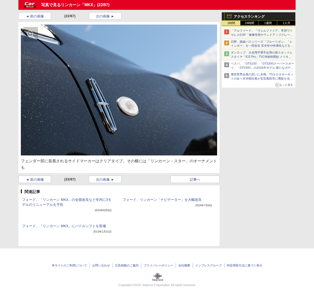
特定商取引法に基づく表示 (244, 265)
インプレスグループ (208, 265)
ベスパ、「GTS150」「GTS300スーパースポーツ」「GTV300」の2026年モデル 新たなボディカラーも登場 (262, 68)
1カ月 (286, 23)
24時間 (249, 23)
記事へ (195, 179)
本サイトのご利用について (69, 265)
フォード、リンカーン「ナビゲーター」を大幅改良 (162, 200)
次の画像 (103, 16)
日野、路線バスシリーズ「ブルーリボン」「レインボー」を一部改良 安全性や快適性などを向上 (262, 46)
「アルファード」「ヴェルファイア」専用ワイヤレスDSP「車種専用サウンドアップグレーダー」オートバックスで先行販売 (262, 35)
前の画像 (37, 16)
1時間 (231, 23)
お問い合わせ (101, 265)
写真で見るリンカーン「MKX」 (69, 5)
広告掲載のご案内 (127, 265)
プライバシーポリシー (158, 265)
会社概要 (184, 265)
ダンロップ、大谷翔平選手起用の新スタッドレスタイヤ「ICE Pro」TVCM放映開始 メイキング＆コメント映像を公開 (262, 57)
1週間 (268, 23)
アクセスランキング (249, 16)
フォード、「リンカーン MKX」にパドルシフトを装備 (64, 226)
